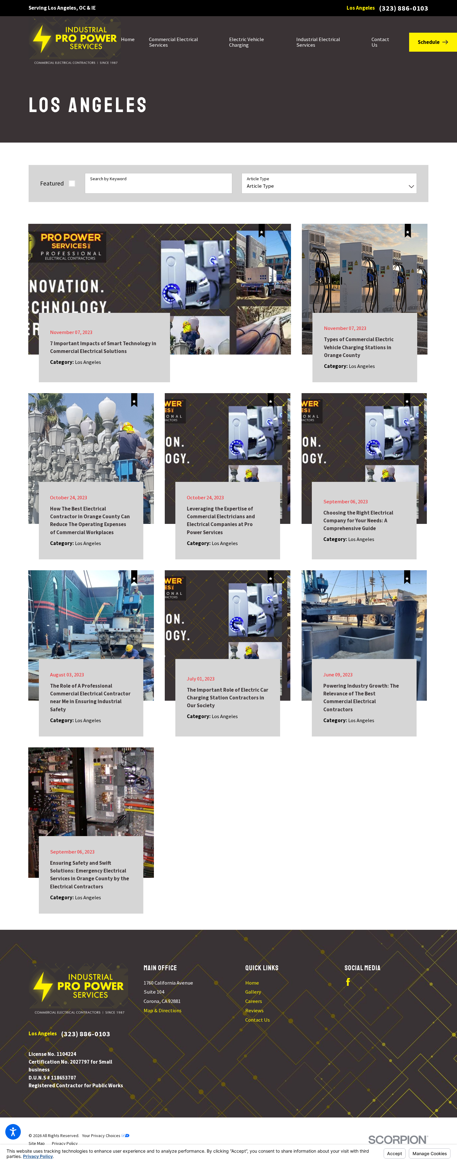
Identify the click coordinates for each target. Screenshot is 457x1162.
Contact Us (257, 1019)
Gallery (253, 991)
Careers (253, 1001)
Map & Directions (163, 1010)
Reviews (254, 1010)
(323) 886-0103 (403, 8)
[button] (13, 1132)
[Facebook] (348, 982)
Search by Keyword (108, 178)
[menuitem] (131, 42)
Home (252, 982)
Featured (52, 183)
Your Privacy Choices (101, 1135)
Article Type (258, 178)
